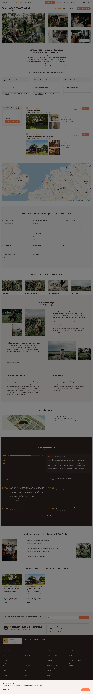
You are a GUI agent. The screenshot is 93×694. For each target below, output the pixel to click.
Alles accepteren (85, 690)
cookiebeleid (6, 689)
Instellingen (77, 690)
